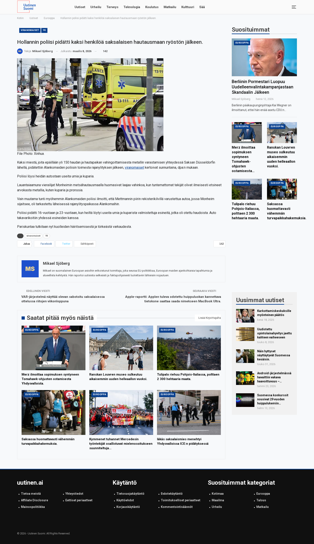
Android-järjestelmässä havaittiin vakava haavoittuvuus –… (274, 377)
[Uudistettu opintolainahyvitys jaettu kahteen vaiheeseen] (245, 334)
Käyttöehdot (125, 500)
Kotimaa (218, 493)
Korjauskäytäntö (128, 507)
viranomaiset (30, 30)
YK (44, 30)
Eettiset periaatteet (78, 500)
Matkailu (170, 7)
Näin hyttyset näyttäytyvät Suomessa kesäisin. (273, 355)
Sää (202, 7)
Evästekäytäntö (172, 493)
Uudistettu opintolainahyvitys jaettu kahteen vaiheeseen (274, 333)
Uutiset (80, 7)
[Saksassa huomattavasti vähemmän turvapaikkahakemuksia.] (53, 412)
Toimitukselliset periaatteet (180, 500)
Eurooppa (31, 330)
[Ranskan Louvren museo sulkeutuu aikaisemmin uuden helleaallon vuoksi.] (121, 348)
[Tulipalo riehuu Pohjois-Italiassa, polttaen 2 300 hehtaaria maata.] (189, 348)
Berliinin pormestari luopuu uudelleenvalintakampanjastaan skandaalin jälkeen (262, 87)
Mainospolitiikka (33, 507)
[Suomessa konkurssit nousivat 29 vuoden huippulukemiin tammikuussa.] (245, 400)
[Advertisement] (264, 259)
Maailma (218, 500)
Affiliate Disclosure (34, 500)
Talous (261, 500)
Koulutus (151, 7)
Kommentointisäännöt (177, 507)
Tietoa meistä (31, 493)
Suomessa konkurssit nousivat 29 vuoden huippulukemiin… (272, 399)
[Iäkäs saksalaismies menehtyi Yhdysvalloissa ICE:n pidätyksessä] (189, 412)
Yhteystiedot (74, 493)
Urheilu (95, 7)
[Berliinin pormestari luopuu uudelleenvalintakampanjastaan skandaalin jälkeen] (264, 57)
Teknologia (131, 7)
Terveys (112, 7)
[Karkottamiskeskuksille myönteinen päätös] (245, 316)
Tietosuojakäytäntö (130, 493)
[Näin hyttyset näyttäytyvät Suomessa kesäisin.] (245, 356)
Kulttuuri (187, 7)
